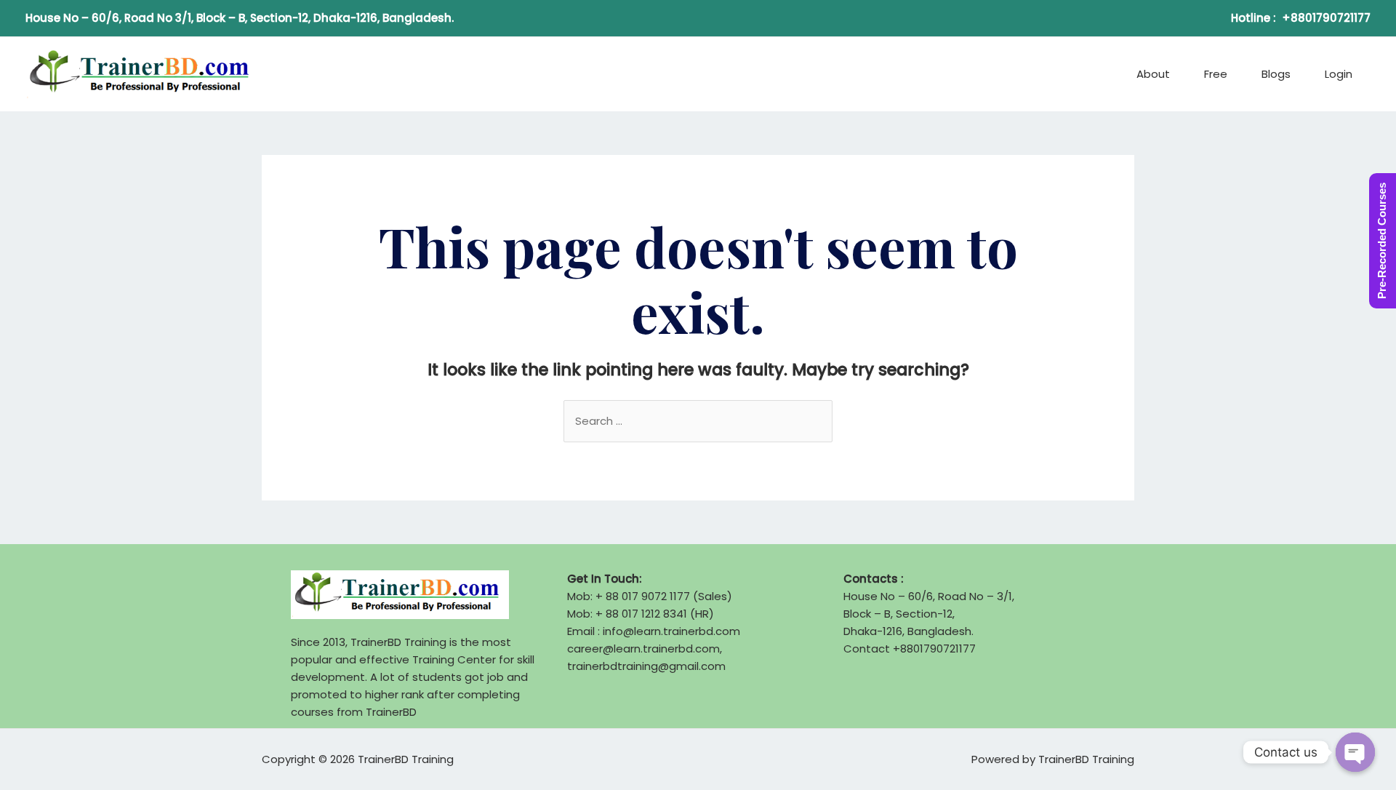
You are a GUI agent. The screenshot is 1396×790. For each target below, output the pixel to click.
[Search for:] (698, 420)
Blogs (1276, 73)
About (1153, 73)
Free (1215, 73)
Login (1338, 73)
